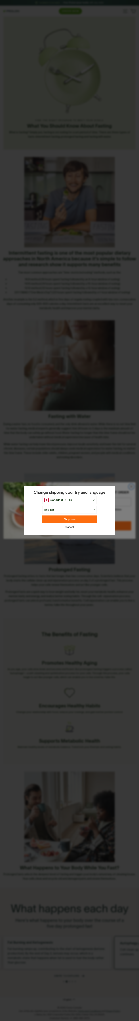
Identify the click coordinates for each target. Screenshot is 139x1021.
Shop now (69, 519)
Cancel (69, 527)
